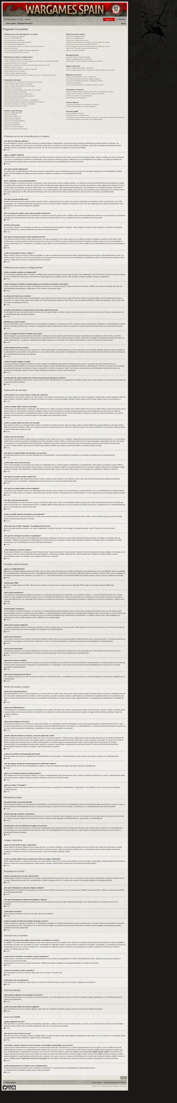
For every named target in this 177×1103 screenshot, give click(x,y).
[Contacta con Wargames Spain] (14, 1089)
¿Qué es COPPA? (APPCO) (13, 38)
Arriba (8, 150)
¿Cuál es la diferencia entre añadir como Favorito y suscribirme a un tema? (89, 91)
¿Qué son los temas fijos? (12, 125)
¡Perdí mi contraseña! (10, 48)
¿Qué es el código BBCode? (13, 113)
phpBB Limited (88, 1024)
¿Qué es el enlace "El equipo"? (75, 50)
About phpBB (50, 1026)
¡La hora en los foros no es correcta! (15, 63)
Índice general (11, 1082)
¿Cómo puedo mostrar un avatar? (14, 71)
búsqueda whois (56, 1050)
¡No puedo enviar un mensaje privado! (78, 57)
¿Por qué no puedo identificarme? (14, 44)
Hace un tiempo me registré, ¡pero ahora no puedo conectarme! (24, 46)
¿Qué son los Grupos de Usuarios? (77, 40)
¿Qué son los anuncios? (11, 123)
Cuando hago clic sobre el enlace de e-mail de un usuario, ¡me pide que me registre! (30, 75)
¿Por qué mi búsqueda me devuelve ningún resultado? (83, 79)
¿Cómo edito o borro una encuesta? (15, 92)
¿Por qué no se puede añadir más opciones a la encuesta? (22, 90)
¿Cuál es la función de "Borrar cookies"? (16, 52)
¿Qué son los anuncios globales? (14, 121)
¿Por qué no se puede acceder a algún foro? (18, 94)
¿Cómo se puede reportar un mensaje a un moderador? (21, 100)
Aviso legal (123, 1086)
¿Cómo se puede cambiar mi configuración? (18, 59)
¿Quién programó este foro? (75, 113)
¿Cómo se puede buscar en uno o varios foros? (81, 77)
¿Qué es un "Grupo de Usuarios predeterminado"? (82, 48)
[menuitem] (123, 23)
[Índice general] (65, 16)
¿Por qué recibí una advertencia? (14, 98)
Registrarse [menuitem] (109, 19)
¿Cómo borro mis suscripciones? (76, 97)
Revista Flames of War (98, 1086)
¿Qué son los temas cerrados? (14, 126)
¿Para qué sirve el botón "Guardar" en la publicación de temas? (24, 102)
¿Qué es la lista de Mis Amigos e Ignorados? (80, 68)
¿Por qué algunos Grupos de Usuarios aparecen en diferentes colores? (88, 46)
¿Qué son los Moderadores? (75, 38)
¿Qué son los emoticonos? (12, 116)
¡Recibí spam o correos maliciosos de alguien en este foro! (84, 61)
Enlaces (109, 1086)
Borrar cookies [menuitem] (97, 1082)
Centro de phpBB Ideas (104, 1036)
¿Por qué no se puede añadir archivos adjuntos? (19, 96)
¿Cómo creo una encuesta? (13, 88)
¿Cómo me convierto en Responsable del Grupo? (81, 44)
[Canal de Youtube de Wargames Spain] (9, 1089)
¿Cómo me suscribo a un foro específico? (79, 95)
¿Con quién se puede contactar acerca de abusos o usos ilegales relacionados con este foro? (95, 117)
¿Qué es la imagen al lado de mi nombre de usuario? (20, 69)
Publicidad (115, 1086)
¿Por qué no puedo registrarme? (14, 40)
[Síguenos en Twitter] (5, 1089)
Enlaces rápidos (11, 19)
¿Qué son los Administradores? (76, 36)
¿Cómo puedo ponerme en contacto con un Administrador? (84, 119)
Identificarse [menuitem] (122, 19)
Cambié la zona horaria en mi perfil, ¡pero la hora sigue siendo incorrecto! (27, 65)
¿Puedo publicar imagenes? (12, 119)
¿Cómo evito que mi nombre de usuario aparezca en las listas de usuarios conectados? (31, 61)
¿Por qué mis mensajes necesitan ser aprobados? (20, 104)
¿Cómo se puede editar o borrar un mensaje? (18, 84)
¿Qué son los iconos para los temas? (15, 129)
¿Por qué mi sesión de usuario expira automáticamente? (21, 50)
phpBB (118, 326)
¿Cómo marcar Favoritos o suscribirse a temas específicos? (85, 93)
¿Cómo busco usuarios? (74, 83)
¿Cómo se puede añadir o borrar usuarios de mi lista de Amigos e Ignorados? (90, 70)
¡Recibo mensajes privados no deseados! (79, 59)
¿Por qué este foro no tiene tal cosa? (77, 115)
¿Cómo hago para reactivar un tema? (15, 106)
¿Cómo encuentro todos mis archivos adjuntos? (81, 106)
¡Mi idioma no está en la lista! (13, 67)
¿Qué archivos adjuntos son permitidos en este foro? (82, 104)
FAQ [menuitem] (21, 19)
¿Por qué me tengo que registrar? (14, 36)
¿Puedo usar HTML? (10, 115)
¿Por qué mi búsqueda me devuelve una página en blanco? (84, 81)
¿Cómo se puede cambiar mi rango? (15, 73)
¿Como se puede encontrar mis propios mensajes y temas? (85, 85)
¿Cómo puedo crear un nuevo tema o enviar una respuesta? (23, 82)
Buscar (28, 19)
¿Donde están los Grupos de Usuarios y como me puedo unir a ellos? (88, 42)
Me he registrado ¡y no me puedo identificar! (17, 42)
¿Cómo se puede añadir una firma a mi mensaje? (19, 86)
